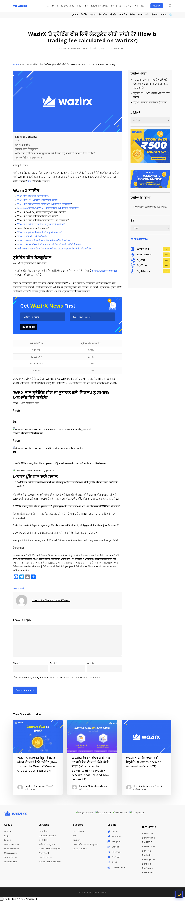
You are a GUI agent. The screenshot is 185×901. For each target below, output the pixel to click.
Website (91, 663)
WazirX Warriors (11, 844)
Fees (75, 835)
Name (17, 663)
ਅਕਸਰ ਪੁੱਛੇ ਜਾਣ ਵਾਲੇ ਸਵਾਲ (28, 157)
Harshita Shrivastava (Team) (74, 48)
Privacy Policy (10, 861)
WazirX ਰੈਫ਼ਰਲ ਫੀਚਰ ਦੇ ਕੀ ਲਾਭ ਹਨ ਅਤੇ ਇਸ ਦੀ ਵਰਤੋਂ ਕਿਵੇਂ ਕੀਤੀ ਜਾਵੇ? (49, 244)
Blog (6, 835)
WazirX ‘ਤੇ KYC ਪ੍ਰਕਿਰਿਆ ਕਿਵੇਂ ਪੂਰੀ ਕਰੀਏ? (37, 200)
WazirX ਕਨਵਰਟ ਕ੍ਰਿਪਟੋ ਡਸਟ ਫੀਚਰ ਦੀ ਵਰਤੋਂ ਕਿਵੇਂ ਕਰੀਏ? (43, 240)
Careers (7, 840)
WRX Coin (8, 831)
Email (53, 663)
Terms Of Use (10, 857)
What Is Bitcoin (80, 848)
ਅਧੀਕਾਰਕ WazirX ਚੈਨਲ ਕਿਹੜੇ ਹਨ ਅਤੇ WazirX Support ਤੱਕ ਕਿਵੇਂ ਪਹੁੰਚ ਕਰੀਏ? (54, 248)
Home (16, 64)
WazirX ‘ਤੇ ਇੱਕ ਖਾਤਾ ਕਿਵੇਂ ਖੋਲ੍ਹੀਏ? (33, 196)
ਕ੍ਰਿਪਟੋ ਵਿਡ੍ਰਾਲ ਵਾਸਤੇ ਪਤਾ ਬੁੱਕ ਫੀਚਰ (150, 102)
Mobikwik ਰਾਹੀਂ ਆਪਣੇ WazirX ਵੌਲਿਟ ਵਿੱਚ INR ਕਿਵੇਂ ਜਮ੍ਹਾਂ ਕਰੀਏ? (48, 208)
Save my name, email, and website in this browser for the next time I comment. (58, 677)
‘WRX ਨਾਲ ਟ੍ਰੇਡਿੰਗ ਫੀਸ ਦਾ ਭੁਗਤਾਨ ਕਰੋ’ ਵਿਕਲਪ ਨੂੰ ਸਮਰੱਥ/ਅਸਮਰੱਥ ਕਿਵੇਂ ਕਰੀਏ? (55, 153)
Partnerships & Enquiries (50, 861)
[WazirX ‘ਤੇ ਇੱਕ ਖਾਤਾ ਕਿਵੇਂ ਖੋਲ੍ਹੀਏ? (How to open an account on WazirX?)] (146, 757)
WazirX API (44, 853)
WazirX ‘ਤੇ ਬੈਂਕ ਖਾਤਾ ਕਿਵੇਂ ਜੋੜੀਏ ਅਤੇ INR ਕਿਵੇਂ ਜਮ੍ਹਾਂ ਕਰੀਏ (44, 204)
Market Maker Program (50, 848)
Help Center (78, 831)
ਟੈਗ (132, 221)
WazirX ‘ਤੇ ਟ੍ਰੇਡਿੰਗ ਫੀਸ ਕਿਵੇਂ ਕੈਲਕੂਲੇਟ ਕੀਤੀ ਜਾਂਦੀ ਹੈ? (41, 224)
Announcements (11, 848)
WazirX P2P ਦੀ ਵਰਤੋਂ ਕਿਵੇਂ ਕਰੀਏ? (33, 236)
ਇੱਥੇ (29, 180)
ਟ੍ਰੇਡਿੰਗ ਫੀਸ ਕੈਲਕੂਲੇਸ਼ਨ (26, 149)
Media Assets (10, 853)
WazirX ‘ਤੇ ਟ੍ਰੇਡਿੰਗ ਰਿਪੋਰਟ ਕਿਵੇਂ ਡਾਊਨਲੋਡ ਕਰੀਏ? (39, 232)
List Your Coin (45, 857)
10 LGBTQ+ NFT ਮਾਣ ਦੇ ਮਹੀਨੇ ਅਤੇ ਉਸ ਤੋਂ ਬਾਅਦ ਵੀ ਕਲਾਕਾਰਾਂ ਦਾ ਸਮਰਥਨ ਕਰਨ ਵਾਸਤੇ (150, 83)
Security (76, 840)
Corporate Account (47, 835)
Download (43, 831)
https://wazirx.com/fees (104, 270)
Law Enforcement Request (85, 844)
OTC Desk (43, 840)
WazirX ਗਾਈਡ (22, 145)
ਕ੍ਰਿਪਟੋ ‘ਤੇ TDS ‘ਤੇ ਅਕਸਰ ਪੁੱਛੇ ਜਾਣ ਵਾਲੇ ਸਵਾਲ (151, 95)
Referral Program (47, 844)
